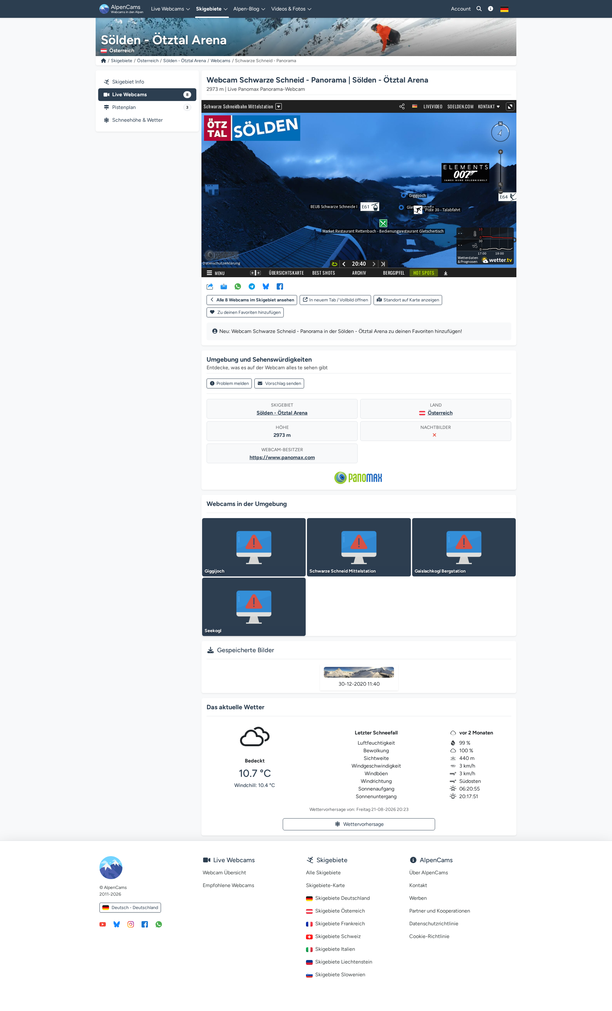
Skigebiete (121, 60)
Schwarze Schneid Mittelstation (343, 571)
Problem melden (232, 383)
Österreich (148, 60)
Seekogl (213, 630)
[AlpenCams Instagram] (130, 924)
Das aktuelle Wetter (236, 707)
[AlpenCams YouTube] (102, 924)
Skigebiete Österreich (340, 911)
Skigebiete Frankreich (340, 924)
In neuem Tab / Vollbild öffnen (338, 300)
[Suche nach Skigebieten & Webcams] (479, 9)
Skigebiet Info (128, 82)
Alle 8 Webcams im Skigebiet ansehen (255, 300)
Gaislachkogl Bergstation (440, 571)
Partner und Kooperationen (439, 911)
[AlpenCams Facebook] (145, 924)
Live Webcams (150, 94)
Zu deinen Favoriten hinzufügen (248, 312)
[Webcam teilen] (210, 286)
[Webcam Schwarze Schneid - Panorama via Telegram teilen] (252, 286)
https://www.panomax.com (282, 457)
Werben (418, 898)
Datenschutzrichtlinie (433, 924)
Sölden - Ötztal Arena (184, 60)
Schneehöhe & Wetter (137, 120)
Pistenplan (150, 107)
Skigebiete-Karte (325, 885)
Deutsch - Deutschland (135, 907)
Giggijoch (214, 571)
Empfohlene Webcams (228, 885)
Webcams (220, 60)
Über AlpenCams (428, 873)
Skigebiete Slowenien (340, 974)
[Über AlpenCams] (490, 9)
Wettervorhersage (363, 824)
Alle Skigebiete (323, 873)
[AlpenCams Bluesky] (116, 924)
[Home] (103, 60)
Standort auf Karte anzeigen (411, 300)
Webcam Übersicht (224, 873)
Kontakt (418, 885)
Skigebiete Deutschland (342, 898)
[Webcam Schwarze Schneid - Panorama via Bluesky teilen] (266, 286)
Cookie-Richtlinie (429, 936)
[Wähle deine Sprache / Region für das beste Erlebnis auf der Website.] (504, 9)
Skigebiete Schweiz (338, 936)
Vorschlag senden (283, 383)
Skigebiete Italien (335, 949)
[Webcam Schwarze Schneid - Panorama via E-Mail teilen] (224, 286)
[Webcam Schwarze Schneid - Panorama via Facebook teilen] (280, 286)
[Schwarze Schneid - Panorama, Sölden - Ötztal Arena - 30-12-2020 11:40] (359, 672)
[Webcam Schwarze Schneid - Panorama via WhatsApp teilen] (238, 286)
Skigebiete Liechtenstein (343, 962)
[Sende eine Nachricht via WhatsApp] (159, 924)
